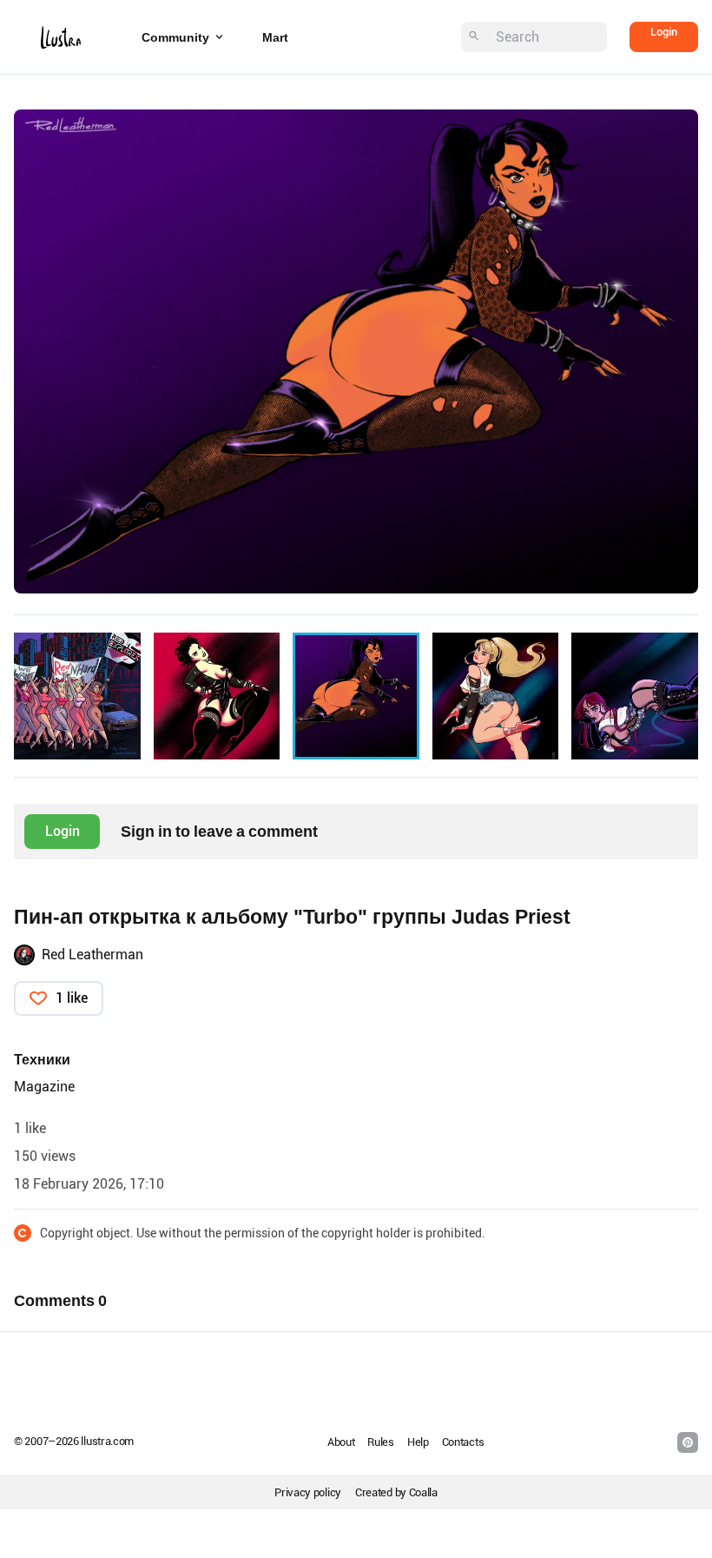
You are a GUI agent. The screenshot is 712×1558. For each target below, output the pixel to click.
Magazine (44, 1086)
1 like (72, 998)
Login (663, 31)
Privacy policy (307, 1492)
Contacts (463, 1442)
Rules (380, 1442)
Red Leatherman (92, 954)
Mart (275, 37)
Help (418, 1442)
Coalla (423, 1492)
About (341, 1442)
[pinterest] (687, 1442)
